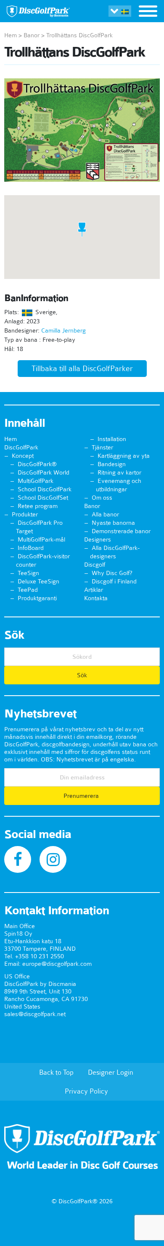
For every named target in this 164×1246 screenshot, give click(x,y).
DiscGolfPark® (37, 464)
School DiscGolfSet (43, 497)
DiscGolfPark (21, 447)
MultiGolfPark (35, 481)
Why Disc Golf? (112, 573)
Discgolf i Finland (114, 581)
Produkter (25, 514)
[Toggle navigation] (148, 12)
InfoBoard (31, 548)
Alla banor (105, 514)
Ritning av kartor (119, 472)
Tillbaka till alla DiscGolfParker (82, 368)
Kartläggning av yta (124, 455)
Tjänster (102, 447)
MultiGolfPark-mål (41, 539)
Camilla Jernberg (63, 330)
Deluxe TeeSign (38, 581)
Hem (10, 35)
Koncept (23, 455)
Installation (112, 439)
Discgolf (94, 564)
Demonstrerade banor (121, 531)
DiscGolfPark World (43, 472)
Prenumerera (82, 796)
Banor (32, 35)
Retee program (38, 506)
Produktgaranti (37, 598)
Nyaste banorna (113, 522)
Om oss (102, 497)
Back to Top (56, 1072)
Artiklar (93, 589)
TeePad (28, 589)
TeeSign (28, 573)
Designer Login (110, 1072)
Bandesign (112, 464)
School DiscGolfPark (44, 489)
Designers (97, 539)
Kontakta (96, 598)
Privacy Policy (86, 1091)
